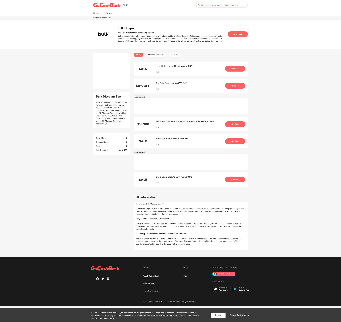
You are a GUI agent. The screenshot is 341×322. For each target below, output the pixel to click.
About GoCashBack (151, 276)
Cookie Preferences (239, 315)
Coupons (96, 17)
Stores (103, 17)
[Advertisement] (111, 71)
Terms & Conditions (151, 290)
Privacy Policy (148, 283)
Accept (218, 315)
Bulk (109, 17)
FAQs (185, 276)
